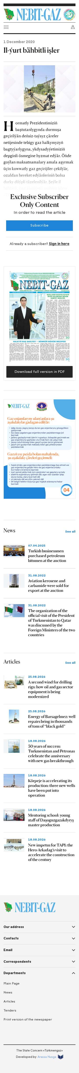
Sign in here (59, 244)
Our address (14, 927)
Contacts (11, 938)
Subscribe (39, 225)
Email (8, 950)
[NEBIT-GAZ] (30, 907)
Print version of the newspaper (28, 1019)
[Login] (72, 27)
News (8, 992)
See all (70, 531)
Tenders (10, 1010)
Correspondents (17, 961)
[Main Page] (32, 14)
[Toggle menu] (6, 27)
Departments (15, 973)
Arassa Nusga (47, 1056)
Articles (9, 1001)
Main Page (12, 983)
